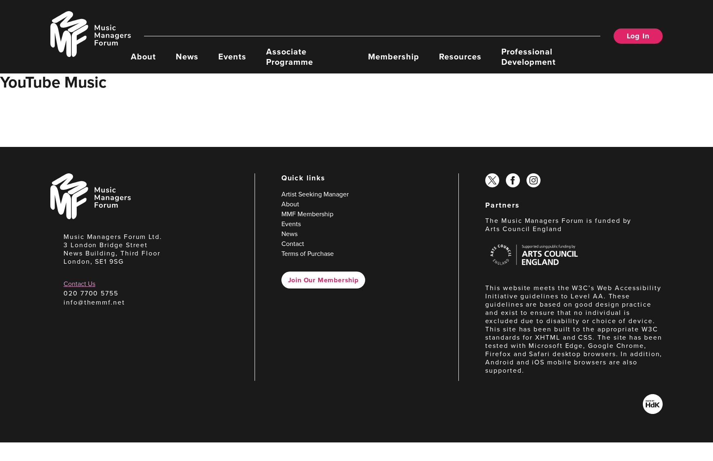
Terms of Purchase (307, 253)
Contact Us (79, 283)
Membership (393, 55)
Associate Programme (289, 56)
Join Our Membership (323, 280)
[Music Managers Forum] (90, 216)
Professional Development (528, 56)
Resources (460, 55)
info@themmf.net (94, 302)
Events (232, 55)
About (143, 55)
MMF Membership (307, 213)
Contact (292, 243)
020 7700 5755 (91, 293)
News (187, 55)
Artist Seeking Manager (315, 194)
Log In (638, 36)
